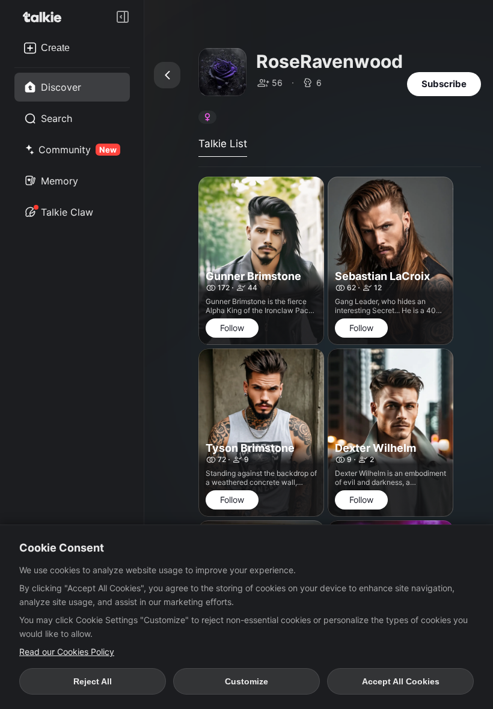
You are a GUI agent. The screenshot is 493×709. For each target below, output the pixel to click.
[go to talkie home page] (45, 16)
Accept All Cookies (400, 681)
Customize (246, 681)
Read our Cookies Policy (66, 652)
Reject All (92, 681)
